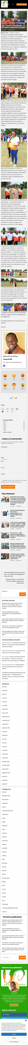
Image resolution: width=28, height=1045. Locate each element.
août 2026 (4, 686)
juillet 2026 (4, 690)
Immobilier (4, 848)
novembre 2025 (6, 720)
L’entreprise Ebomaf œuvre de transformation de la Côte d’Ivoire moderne (13, 666)
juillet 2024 (4, 780)
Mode (3, 859)
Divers (3, 829)
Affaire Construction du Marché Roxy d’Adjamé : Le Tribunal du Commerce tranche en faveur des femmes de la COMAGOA (13, 658)
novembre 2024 (6, 765)
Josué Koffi (7, 359)
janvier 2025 (5, 757)
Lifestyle (4, 855)
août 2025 (4, 731)
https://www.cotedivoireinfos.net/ (14, 362)
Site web (3, 474)
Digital (3, 822)
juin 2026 (4, 694)
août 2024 (4, 776)
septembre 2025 (6, 728)
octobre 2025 (5, 724)
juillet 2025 (4, 735)
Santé (3, 885)
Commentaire (4, 447)
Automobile (5, 803)
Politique (4, 870)
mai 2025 (4, 743)
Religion (4, 881)
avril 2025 (4, 746)
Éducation (4, 837)
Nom (2, 461)
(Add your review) (7, 432)
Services (4, 893)
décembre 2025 (5, 716)
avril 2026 (4, 701)
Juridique (4, 852)
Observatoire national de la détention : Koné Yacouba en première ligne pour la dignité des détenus (14, 644)
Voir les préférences (14, 1041)
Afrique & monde (6, 795)
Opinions (4, 867)
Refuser (14, 1038)
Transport (4, 911)
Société (4, 896)
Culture (3, 818)
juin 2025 (4, 739)
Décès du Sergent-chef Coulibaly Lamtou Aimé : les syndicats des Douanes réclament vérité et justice (18, 546)
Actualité (4, 792)
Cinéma (4, 807)
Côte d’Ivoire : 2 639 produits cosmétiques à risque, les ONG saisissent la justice (18, 535)
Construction (5, 814)
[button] (26, 1020)
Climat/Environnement (7, 810)
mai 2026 (4, 698)
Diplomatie (4, 825)
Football (4, 844)
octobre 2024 (5, 769)
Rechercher (4, 591)
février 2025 (5, 754)
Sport (3, 900)
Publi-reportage (5, 878)
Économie (4, 833)
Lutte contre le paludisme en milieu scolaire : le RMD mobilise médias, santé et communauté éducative (18, 525)
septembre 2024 (6, 772)
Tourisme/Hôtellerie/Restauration (10, 908)
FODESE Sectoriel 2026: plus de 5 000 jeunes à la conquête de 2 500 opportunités (17, 556)
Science (4, 889)
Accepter (14, 1034)
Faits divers (5, 840)
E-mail (3, 467)
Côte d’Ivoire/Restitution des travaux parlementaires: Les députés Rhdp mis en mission (17, 513)
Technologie (5, 904)
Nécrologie (4, 863)
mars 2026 (4, 705)
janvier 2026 (5, 713)
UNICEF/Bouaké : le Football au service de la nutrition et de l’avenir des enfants (13, 676)
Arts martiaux (5, 799)
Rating (2, 457)
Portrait (4, 874)
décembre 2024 (5, 761)
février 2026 (5, 709)
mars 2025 (4, 750)
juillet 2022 (4, 784)
